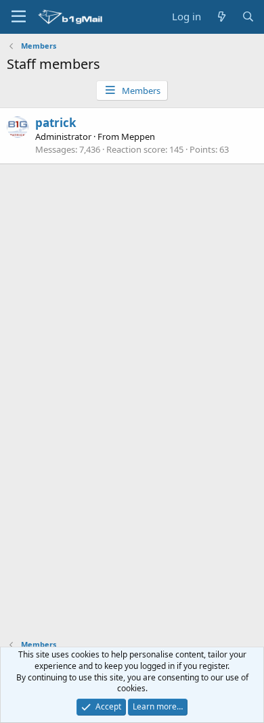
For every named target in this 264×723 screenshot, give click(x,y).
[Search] (248, 16)
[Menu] (19, 17)
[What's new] (221, 16)
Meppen (138, 136)
